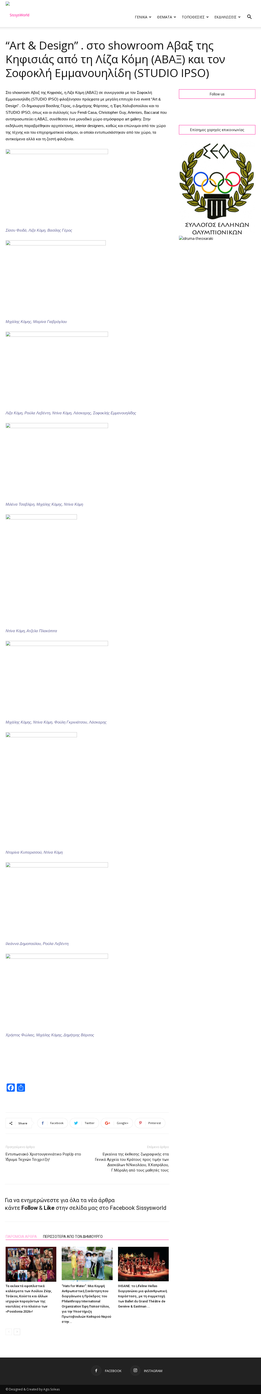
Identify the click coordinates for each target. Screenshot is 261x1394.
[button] (249, 17)
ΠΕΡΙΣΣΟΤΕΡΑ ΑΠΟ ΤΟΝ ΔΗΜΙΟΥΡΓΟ (73, 1237)
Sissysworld (151, 1208)
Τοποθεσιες (193, 17)
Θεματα (164, 17)
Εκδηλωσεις (225, 17)
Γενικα (141, 17)
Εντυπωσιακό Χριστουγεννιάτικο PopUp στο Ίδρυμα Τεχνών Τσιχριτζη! (43, 1157)
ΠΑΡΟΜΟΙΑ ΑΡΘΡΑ (21, 1237)
